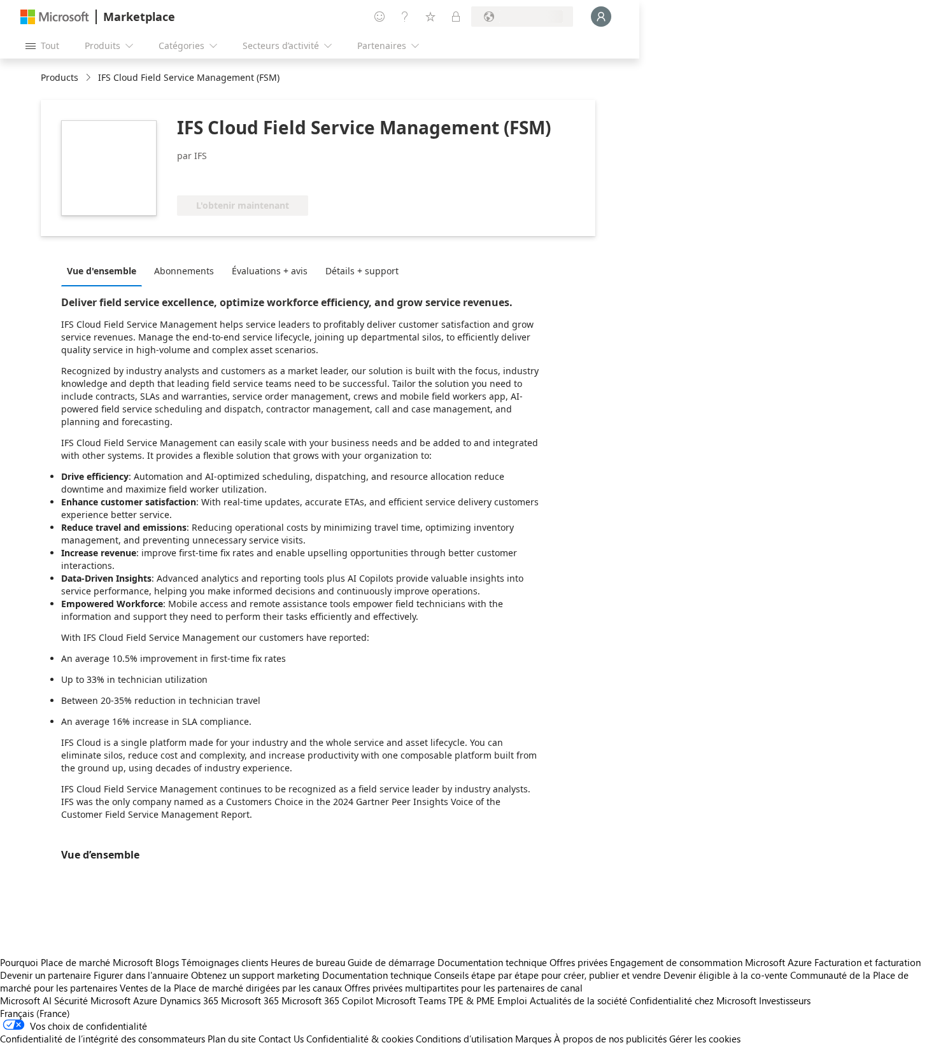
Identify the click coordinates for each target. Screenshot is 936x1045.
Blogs (167, 962)
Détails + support (362, 271)
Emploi (512, 1000)
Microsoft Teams (411, 1000)
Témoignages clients (224, 962)
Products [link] (59, 77)
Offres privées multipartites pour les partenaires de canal (463, 987)
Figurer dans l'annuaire (141, 975)
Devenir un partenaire (45, 975)
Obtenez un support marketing (255, 975)
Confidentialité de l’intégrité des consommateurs (102, 1038)
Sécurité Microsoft (92, 1000)
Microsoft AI (26, 1000)
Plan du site (232, 1038)
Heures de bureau (308, 962)
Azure (145, 1000)
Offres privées (578, 962)
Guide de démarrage (391, 962)
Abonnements (184, 271)
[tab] (104, 270)
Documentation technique (492, 962)
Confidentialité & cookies (359, 1038)
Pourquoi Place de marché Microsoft (76, 962)
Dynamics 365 (189, 1000)
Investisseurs (785, 1000)
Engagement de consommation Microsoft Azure (712, 962)
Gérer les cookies (705, 1038)
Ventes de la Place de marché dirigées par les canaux (231, 987)
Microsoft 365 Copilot (327, 1000)
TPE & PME (471, 1000)
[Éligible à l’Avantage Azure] (316, 176)
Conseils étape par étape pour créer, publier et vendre (547, 975)
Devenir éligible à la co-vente (725, 975)
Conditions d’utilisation (464, 1038)
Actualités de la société (578, 1000)
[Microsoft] (54, 17)
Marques (533, 1038)
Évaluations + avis (270, 271)
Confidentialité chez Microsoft (693, 1000)
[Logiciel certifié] (219, 176)
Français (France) (35, 1013)
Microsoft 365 (250, 1000)
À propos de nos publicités (610, 1038)
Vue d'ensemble (101, 271)
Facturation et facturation (867, 962)
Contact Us (281, 1038)
